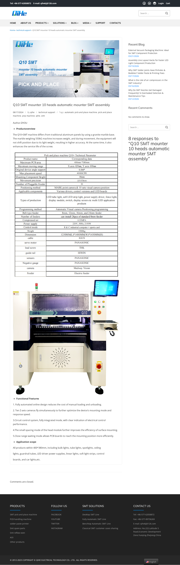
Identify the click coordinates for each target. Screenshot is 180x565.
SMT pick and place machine (23, 514)
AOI (11, 537)
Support (100, 23)
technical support (23, 30)
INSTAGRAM (57, 528)
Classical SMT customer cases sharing (100, 528)
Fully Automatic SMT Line (94, 519)
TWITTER (55, 523)
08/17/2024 (18, 112)
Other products (17, 542)
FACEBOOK (56, 514)
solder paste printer (19, 523)
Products (41, 23)
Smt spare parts (17, 528)
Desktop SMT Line (90, 514)
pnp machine (28, 115)
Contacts (115, 23)
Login (161, 3)
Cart (168, 3)
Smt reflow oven (17, 532)
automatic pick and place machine (81, 112)
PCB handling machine (20, 519)
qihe (32, 112)
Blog (74, 23)
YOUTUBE (55, 519)
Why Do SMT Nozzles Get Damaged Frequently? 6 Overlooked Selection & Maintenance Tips (145, 93)
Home (13, 23)
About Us (26, 23)
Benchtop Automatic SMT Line (96, 523)
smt (43, 115)
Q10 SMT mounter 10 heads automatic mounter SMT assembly (61, 105)
